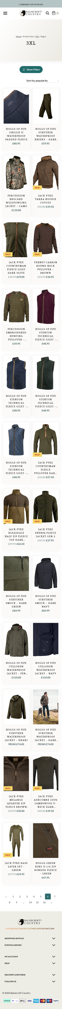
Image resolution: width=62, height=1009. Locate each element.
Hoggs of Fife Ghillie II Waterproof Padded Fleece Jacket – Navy (16, 136)
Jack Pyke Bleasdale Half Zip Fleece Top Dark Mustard (16, 536)
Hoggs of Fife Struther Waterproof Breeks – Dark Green (46, 136)
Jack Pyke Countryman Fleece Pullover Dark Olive (45, 469)
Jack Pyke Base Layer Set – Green (16, 867)
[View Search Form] (47, 13)
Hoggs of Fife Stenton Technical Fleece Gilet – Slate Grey (16, 469)
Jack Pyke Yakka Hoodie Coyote (45, 199)
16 (44, 902)
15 (37, 902)
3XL (37, 36)
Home (18, 36)
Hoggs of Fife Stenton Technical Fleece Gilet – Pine (45, 403)
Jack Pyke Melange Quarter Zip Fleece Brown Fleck (16, 803)
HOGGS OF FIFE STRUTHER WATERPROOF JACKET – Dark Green (45, 736)
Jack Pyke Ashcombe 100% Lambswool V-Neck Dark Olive (46, 803)
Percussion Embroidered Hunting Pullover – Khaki (16, 336)
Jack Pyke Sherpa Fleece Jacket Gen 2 (45, 533)
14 (30, 902)
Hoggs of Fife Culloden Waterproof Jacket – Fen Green (16, 670)
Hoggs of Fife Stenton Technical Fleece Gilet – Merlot (45, 336)
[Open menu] (5, 13)
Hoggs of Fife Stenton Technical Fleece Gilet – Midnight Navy (16, 403)
